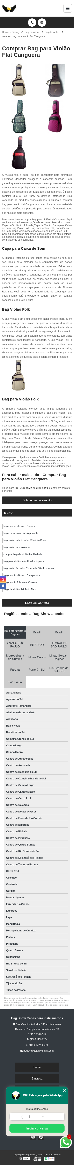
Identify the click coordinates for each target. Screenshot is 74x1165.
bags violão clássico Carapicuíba (21, 575)
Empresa (37, 1078)
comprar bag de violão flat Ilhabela (22, 554)
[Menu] (67, 8)
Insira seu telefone (37, 1109)
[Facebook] (41, 1137)
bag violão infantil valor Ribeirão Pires (24, 540)
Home (37, 1067)
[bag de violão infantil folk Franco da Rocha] (55, 117)
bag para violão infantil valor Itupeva (23, 561)
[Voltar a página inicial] (9, 8)
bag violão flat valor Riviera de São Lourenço (28, 568)
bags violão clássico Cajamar (19, 526)
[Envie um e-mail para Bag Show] (42, 22)
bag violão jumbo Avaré (16, 547)
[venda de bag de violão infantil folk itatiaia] (19, 153)
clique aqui (42, 488)
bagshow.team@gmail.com (38, 1050)
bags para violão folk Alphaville (20, 533)
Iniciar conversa (37, 1128)
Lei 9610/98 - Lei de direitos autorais (50, 1005)
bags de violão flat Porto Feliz (19, 589)
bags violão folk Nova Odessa (20, 582)
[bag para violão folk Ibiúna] (19, 80)
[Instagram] (33, 1137)
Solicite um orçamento (37, 500)
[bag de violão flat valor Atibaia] (55, 80)
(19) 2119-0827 (24, 488)
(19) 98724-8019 (38, 1045)
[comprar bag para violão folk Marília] (19, 117)
